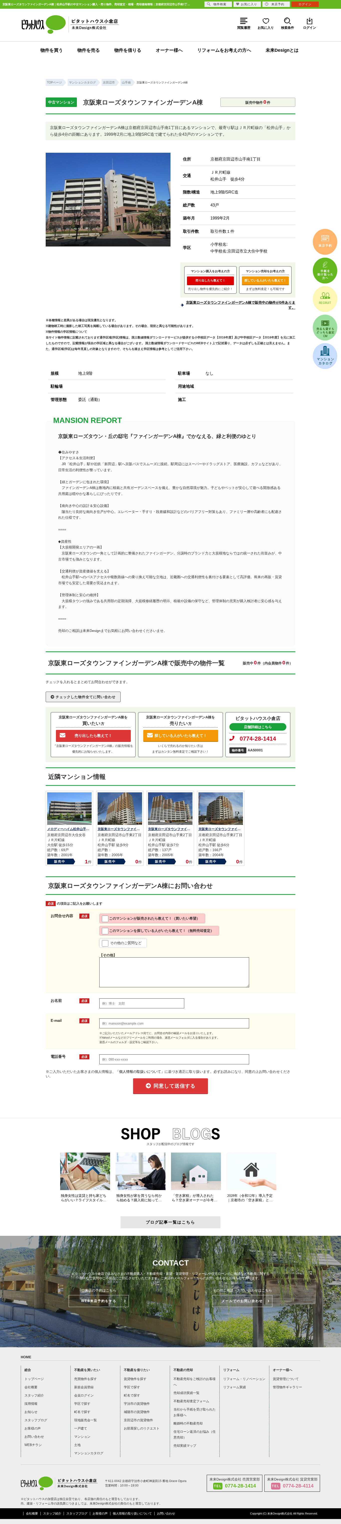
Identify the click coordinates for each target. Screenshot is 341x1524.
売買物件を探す (85, 1379)
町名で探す (82, 1412)
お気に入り (249, 4)
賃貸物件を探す (135, 1379)
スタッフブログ (35, 1420)
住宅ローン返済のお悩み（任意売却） (194, 1434)
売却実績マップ (184, 1446)
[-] (108, 244)
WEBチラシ (33, 1445)
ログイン (305, 4)
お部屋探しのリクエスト (142, 1428)
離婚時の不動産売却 (188, 1423)
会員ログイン (84, 1395)
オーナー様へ (169, 50)
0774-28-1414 (258, 738)
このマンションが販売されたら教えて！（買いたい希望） (154, 918)
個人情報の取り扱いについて (132, 1513)
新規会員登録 (84, 1387)
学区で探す (82, 1404)
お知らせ (30, 1412)
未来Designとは (282, 50)
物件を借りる (127, 50)
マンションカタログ (88, 1453)
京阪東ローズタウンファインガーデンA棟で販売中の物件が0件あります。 (240, 304)
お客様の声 (32, 1428)
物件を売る (88, 50)
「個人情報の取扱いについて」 (140, 1072)
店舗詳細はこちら (258, 727)
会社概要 (30, 1387)
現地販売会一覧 (85, 1420)
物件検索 (219, 4)
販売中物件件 (257, 102)
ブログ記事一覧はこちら (170, 1222)
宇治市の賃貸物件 (137, 1404)
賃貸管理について (286, 1379)
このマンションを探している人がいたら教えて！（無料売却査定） (161, 931)
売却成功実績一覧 (186, 1393)
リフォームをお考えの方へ (224, 50)
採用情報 (30, 1404)
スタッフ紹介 (34, 1395)
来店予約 (277, 4)
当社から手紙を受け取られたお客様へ (194, 1412)
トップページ (34, 1379)
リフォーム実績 (234, 1387)
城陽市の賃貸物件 (137, 1412)
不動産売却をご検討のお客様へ (194, 1382)
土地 (77, 1445)
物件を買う (51, 50)
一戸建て (80, 1428)
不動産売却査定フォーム (191, 1401)
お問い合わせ (34, 1437)
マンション (82, 1437)
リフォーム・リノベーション (244, 1379)
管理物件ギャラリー (287, 1387)
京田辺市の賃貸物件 (138, 1420)
